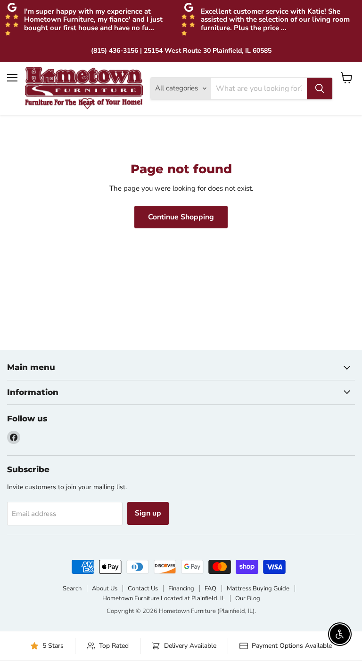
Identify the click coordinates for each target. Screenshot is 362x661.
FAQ (210, 588)
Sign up (148, 513)
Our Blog (247, 598)
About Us (104, 588)
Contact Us (143, 588)
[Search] (319, 88)
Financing (181, 588)
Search (72, 588)
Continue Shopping (181, 217)
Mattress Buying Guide (258, 588)
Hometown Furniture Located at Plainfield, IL (163, 598)
